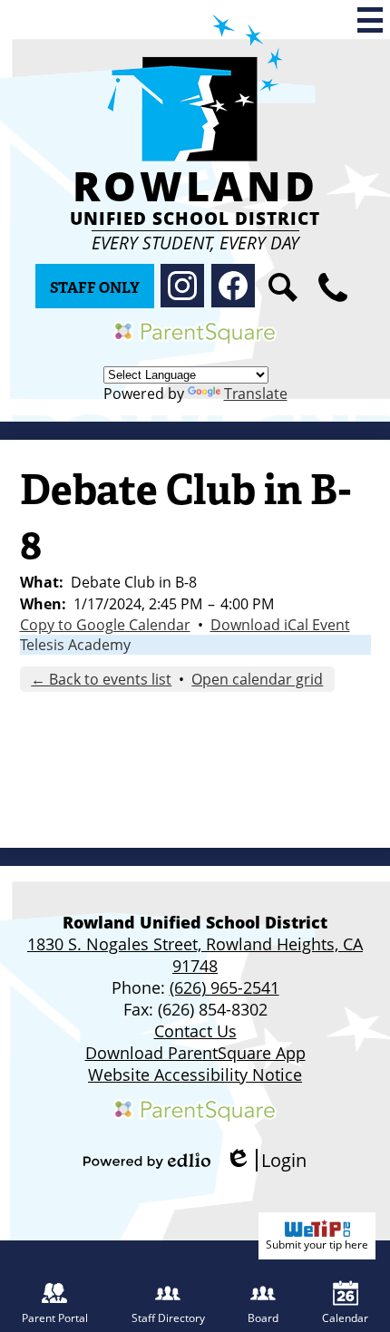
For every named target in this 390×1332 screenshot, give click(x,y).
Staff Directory (168, 1318)
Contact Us (195, 1031)
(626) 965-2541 (224, 987)
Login (266, 1160)
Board (263, 1318)
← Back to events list (101, 679)
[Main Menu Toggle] (370, 20)
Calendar (345, 1318)
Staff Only (95, 287)
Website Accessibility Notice (195, 1074)
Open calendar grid (257, 679)
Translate (256, 393)
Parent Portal (55, 1318)
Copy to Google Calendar (105, 625)
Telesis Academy (75, 645)
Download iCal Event (280, 625)
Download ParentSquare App (195, 1053)
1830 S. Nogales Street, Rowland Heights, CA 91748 (195, 955)
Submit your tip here (317, 1244)
